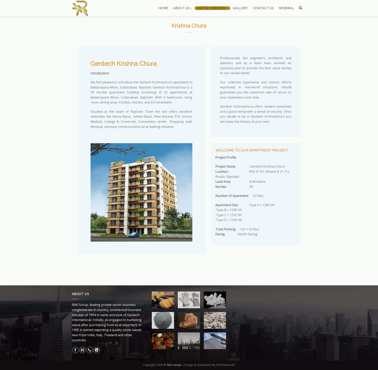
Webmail (286, 8)
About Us (181, 8)
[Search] (300, 8)
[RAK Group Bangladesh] (92, 8)
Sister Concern (211, 8)
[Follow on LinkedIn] (97, 350)
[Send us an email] (82, 350)
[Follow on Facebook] (75, 350)
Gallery (240, 8)
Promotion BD (225, 365)
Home (163, 8)
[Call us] (89, 350)
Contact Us (263, 8)
